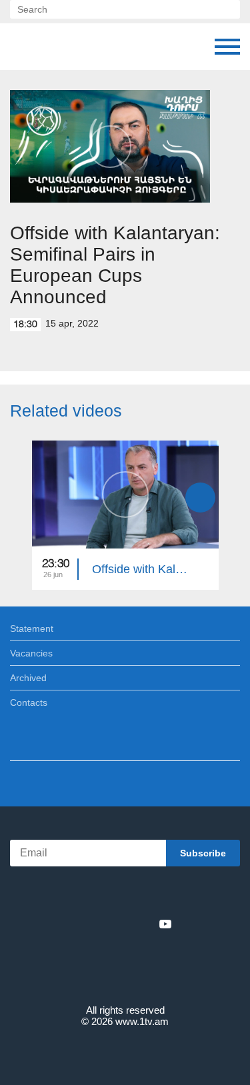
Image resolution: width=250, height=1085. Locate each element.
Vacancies (31, 653)
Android (162, 894)
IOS (87, 894)
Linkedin (120, 924)
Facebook (79, 924)
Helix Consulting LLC (125, 1053)
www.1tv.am (142, 1021)
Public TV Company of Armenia (23, 46)
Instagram (143, 924)
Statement (31, 628)
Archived (28, 677)
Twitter (98, 924)
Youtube (165, 924)
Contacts (28, 702)
